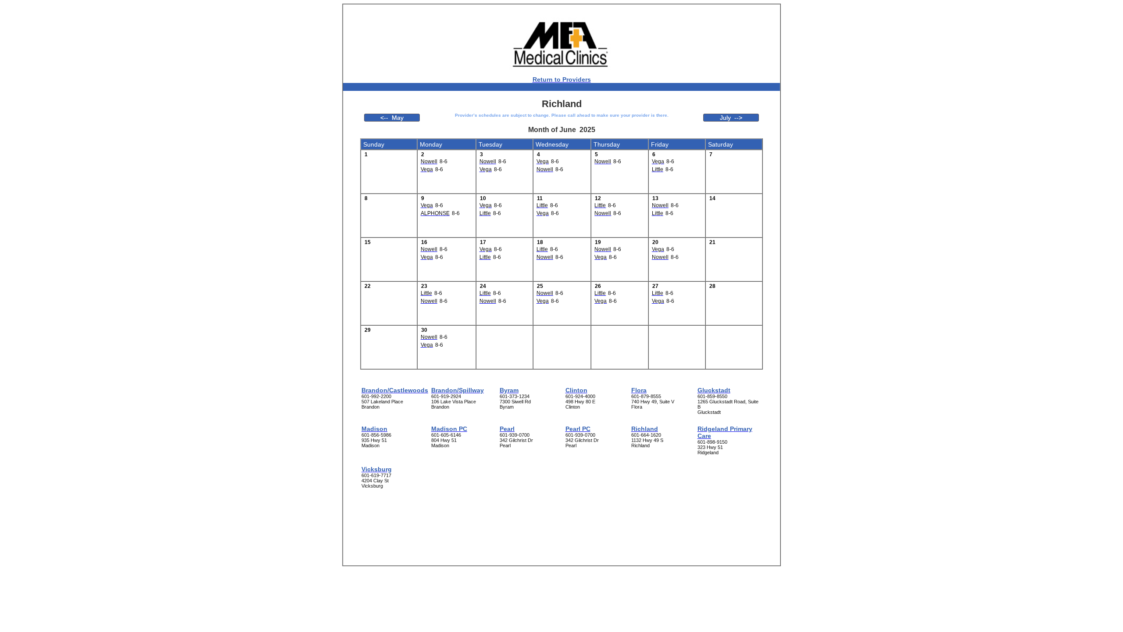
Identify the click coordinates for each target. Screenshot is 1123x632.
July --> (731, 117)
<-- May (392, 117)
